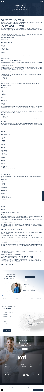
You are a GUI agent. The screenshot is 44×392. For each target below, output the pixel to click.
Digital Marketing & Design (37, 380)
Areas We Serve (23, 12)
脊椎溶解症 (3, 157)
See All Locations (7, 330)
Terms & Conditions (19, 379)
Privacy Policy (25, 379)
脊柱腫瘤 (3, 160)
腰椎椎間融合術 (4, 48)
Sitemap (22, 380)
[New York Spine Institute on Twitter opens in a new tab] (36, 374)
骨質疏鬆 (3, 143)
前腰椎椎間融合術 (5, 39)
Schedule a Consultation (38, 390)
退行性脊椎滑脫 (4, 135)
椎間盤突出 (3, 137)
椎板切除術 (3, 45)
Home (17, 12)
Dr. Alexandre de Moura (30, 277)
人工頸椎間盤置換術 (5, 43)
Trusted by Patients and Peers (4, 298)
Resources (6, 369)
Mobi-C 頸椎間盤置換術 (5, 49)
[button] (2, 390)
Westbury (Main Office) (8, 312)
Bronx (4, 319)
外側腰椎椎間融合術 (7, 54)
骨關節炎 (3, 141)
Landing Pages (6, 326)
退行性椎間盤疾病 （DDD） (6, 134)
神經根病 (3, 144)
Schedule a (24, 343)
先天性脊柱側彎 (4, 153)
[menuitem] (33, 374)
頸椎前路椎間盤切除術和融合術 (7, 42)
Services (6, 366)
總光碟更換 (3, 52)
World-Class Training (18, 298)
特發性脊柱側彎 (4, 148)
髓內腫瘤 (3, 161)
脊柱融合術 (3, 51)
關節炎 (3, 130)
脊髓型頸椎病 (4, 131)
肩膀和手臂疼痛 (4, 154)
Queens (4, 321)
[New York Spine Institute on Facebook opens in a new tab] (35, 374)
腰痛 (2, 138)
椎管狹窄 (3, 156)
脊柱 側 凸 (3, 147)
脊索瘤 (3, 132)
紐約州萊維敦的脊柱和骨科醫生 (21, 13)
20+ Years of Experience (32, 298)
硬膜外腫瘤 (3, 163)
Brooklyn (31, 362)
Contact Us (24, 348)
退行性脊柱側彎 (4, 151)
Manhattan (5, 314)
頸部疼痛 (3, 140)
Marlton (5, 323)
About (6, 364)
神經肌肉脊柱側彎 (5, 150)
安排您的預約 (3, 114)
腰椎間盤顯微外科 (5, 46)
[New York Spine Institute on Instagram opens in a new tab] (33, 374)
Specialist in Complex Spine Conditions (38, 298)
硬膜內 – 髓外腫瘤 (4, 164)
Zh (18, 12)
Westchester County (7, 316)
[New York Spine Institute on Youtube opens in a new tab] (38, 374)
